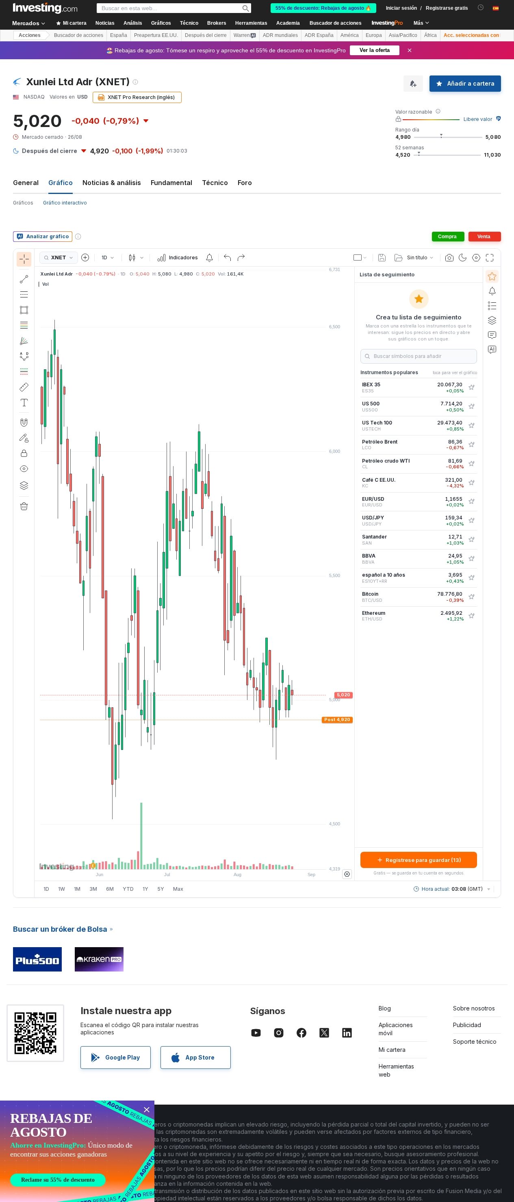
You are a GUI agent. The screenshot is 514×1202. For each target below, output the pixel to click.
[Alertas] (492, 290)
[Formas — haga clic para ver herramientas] (24, 310)
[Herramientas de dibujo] (37, 573)
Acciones (30, 35)
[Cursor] (24, 259)
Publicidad (467, 1024)
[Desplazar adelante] (205, 859)
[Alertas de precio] (209, 258)
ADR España (319, 35)
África (430, 35)
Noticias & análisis (111, 183)
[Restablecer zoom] (216, 859)
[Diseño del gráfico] (360, 258)
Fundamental (171, 183)
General (26, 183)
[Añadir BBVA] (471, 558)
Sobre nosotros (474, 1008)
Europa (374, 35)
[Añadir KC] (471, 483)
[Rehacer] (241, 258)
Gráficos (23, 203)
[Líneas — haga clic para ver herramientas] (24, 279)
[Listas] (492, 305)
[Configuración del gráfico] (476, 258)
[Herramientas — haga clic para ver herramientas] (24, 387)
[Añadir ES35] (471, 387)
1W (61, 889)
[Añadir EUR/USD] (471, 501)
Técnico (215, 183)
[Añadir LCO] (471, 444)
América (349, 35)
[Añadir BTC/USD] (471, 597)
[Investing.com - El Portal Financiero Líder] (45, 8)
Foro (245, 183)
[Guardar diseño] (382, 258)
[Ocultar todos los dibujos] (24, 468)
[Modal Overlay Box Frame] (77, 1151)
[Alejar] (172, 859)
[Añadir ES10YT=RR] (471, 578)
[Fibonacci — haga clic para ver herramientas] (24, 325)
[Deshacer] (227, 258)
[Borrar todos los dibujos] (24, 506)
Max (178, 889)
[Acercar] (183, 859)
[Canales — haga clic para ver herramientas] (24, 294)
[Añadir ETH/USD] (471, 616)
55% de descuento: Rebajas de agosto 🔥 (323, 8)
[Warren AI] (492, 349)
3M (93, 889)
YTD (128, 889)
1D (46, 889)
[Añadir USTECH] (471, 425)
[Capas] (24, 485)
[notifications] (481, 7)
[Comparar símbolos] (85, 258)
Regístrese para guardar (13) (423, 860)
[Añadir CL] (471, 464)
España (118, 35)
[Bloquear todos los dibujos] (24, 453)
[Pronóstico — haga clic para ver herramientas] (24, 371)
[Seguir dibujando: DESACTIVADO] (24, 438)
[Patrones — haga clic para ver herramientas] (24, 356)
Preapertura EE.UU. (156, 35)
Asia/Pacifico (403, 35)
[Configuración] (347, 874)
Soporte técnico (475, 1041)
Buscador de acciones (336, 23)
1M (77, 889)
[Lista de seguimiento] (492, 276)
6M (110, 889)
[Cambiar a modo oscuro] (463, 258)
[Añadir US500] (471, 406)
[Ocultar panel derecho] (351, 574)
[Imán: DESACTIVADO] (24, 422)
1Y (145, 889)
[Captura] (449, 258)
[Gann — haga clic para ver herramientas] (24, 341)
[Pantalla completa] (490, 258)
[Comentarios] (492, 334)
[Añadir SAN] (471, 539)
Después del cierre (206, 35)
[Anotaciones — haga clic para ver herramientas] (24, 402)
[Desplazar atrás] (194, 859)
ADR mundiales (280, 35)
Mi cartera (392, 1049)
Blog (385, 1008)
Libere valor (478, 119)
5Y (160, 889)
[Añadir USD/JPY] (471, 520)
